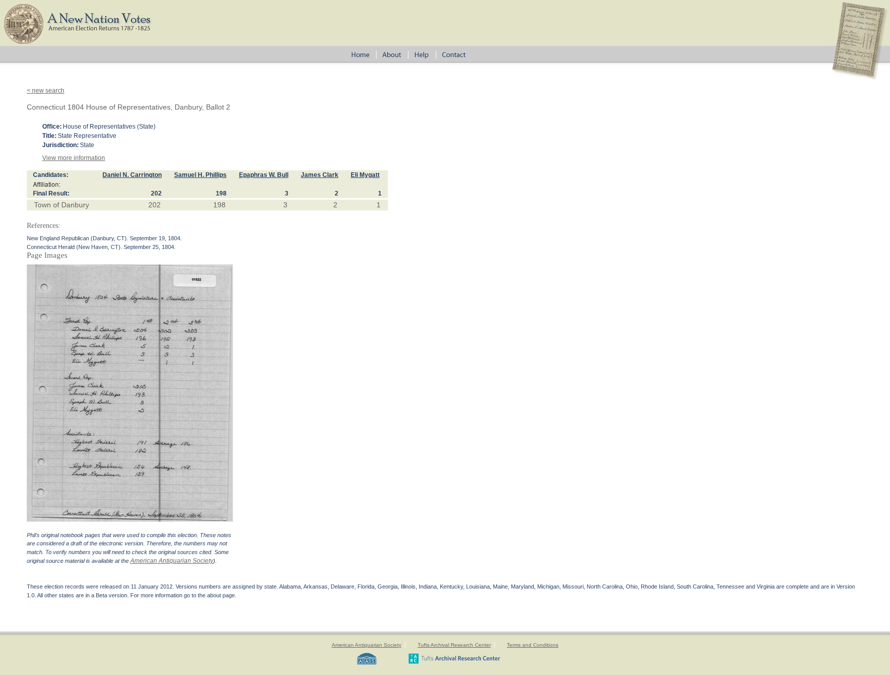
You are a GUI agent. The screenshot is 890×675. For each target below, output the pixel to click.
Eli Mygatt (365, 175)
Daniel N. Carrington (132, 175)
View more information (73, 158)
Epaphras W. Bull (263, 175)
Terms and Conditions (532, 645)
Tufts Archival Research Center (454, 645)
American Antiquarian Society (171, 560)
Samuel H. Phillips (200, 175)
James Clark (319, 175)
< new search (45, 90)
